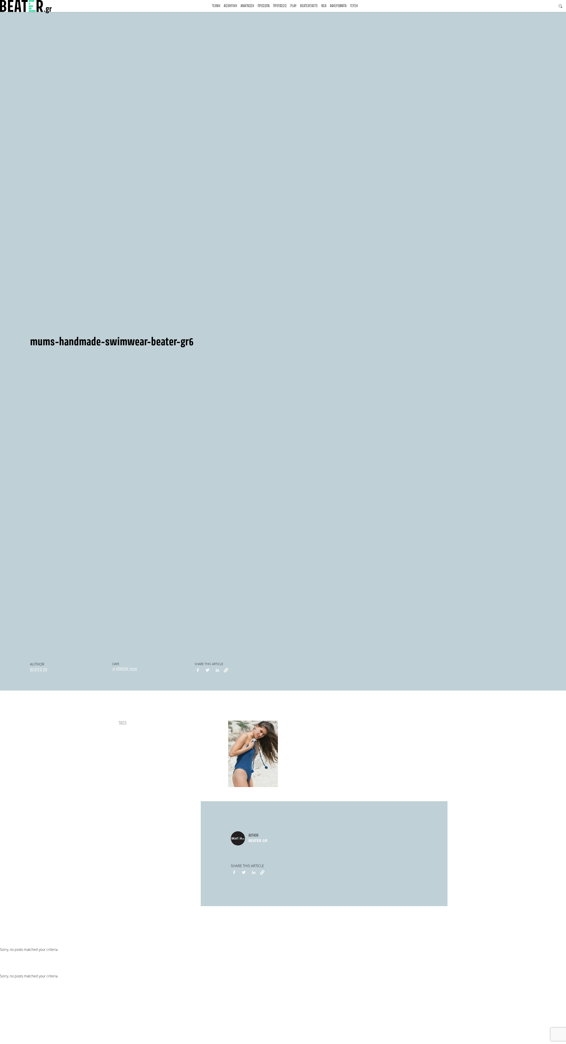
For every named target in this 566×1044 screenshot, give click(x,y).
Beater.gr (38, 670)
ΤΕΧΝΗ (216, 6)
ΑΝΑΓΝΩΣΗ (247, 6)
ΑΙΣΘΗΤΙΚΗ (230, 6)
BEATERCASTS (309, 6)
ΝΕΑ (323, 6)
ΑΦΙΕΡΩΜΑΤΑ (338, 6)
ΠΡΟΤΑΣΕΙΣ (280, 6)
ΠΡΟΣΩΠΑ (264, 6)
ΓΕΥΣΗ (354, 6)
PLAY (293, 6)
